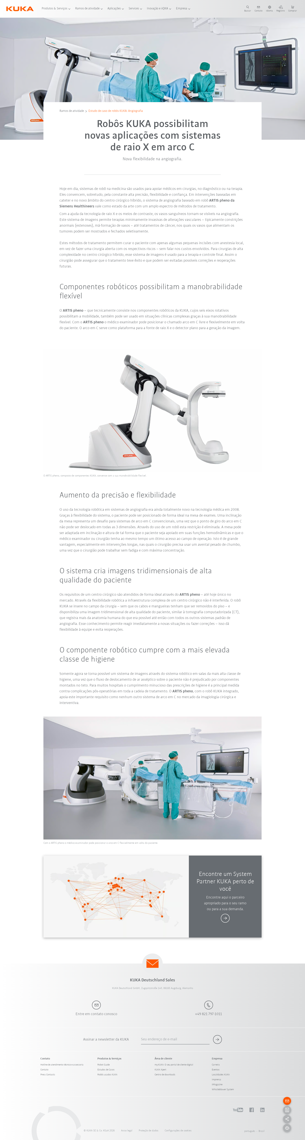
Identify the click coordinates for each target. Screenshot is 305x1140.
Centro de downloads (165, 1074)
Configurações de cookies (178, 1130)
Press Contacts (47, 1074)
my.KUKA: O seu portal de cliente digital (174, 1065)
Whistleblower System (223, 1089)
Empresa (181, 8)
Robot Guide (103, 1065)
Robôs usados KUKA (107, 1074)
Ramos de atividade (87, 8)
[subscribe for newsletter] (217, 1039)
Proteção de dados (148, 1130)
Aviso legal (126, 1130)
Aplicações (114, 8)
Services (134, 8)
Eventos (216, 1069)
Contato (44, 1069)
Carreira (216, 1065)
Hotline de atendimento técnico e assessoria (61, 1065)
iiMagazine (217, 1084)
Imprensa (216, 1079)
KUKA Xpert (160, 1069)
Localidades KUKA (221, 1074)
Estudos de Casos (106, 1069)
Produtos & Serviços (54, 8)
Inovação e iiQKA (157, 8)
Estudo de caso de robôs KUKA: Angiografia (115, 111)
